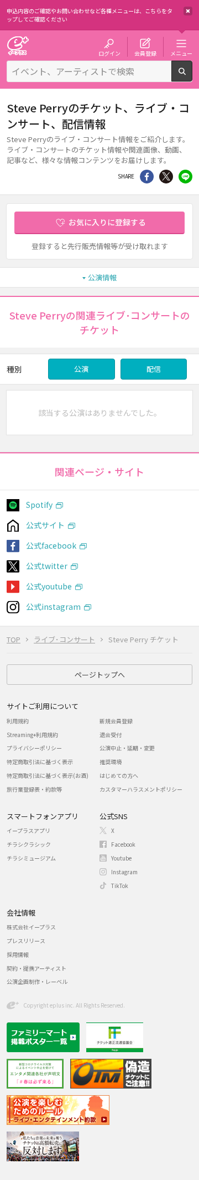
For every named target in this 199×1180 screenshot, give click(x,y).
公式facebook (51, 545)
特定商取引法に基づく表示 (40, 761)
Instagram (124, 872)
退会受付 (111, 734)
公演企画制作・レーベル (37, 981)
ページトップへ (100, 674)
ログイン (109, 53)
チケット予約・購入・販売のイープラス (18, 45)
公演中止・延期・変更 (127, 748)
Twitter (166, 176)
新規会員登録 (116, 721)
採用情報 (18, 954)
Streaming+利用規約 (32, 734)
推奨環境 (111, 761)
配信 (153, 369)
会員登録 (145, 53)
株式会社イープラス (31, 927)
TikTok (119, 885)
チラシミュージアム (31, 858)
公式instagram (53, 606)
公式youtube (49, 586)
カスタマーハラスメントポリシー (141, 789)
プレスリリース (26, 941)
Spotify (39, 504)
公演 (81, 369)
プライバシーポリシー (34, 748)
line (185, 176)
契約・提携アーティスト (36, 968)
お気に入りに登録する (107, 222)
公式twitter (46, 565)
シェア (147, 176)
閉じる (188, 11)
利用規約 (18, 721)
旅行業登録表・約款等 (34, 789)
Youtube (121, 858)
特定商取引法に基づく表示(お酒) (47, 775)
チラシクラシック (29, 844)
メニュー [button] (181, 53)
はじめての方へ (119, 775)
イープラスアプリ (28, 830)
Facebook (123, 844)
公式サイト (45, 525)
